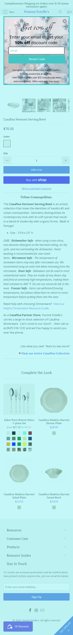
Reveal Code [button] (37, 59)
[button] (65, 21)
